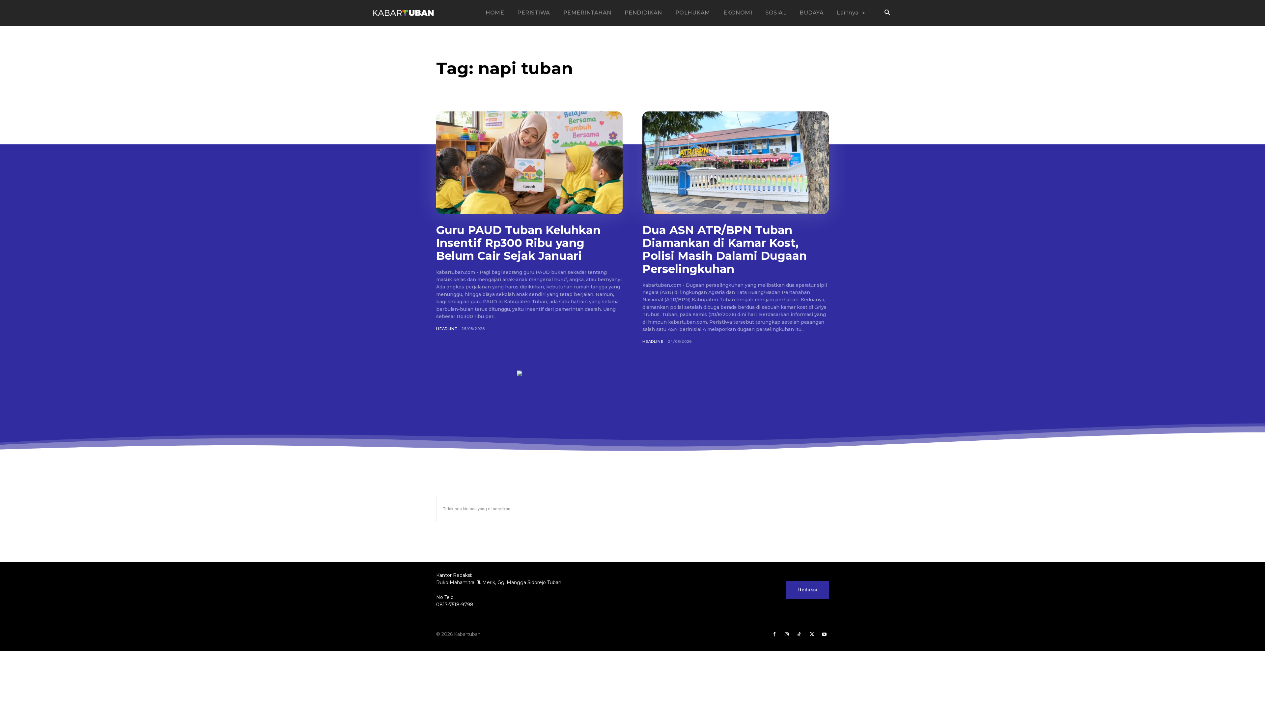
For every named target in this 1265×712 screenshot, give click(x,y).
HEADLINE (446, 328)
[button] (887, 13)
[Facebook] (774, 634)
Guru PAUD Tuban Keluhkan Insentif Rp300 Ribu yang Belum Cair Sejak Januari (518, 243)
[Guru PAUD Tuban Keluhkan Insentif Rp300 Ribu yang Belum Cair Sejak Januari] (529, 162)
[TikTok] (799, 634)
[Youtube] (824, 634)
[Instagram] (786, 634)
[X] (811, 634)
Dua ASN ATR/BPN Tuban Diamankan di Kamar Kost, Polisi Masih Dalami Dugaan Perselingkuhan (724, 249)
